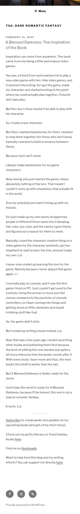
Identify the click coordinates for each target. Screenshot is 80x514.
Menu (42, 11)
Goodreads (29, 448)
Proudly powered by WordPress (25, 504)
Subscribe (13, 420)
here (18, 439)
